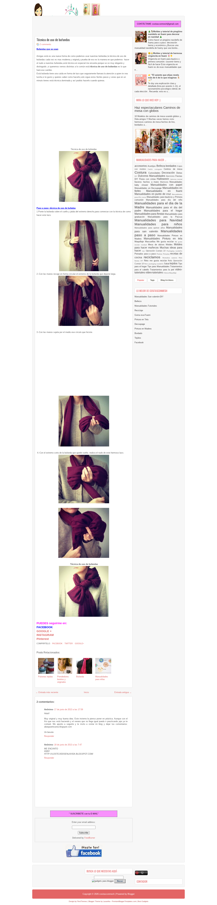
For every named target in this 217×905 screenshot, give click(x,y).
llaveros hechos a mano (147, 182)
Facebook (57, 643)
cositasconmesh (106, 894)
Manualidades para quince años (150, 228)
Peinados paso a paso (146, 254)
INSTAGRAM (45, 635)
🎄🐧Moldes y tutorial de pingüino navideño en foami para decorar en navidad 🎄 (165, 34)
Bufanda (80, 676)
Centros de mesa (173, 169)
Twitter (68, 643)
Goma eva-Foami (142, 315)
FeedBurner (89, 838)
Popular (140, 280)
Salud (167, 263)
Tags (152, 280)
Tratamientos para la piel (162, 269)
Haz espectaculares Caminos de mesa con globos (157, 109)
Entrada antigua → (123, 692)
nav (144, 251)
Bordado (138, 333)
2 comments (45, 44)
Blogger (131, 894)
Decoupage (140, 324)
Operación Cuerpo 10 (156, 251)
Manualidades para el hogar (163, 210)
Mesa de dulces (157, 244)
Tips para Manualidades (158, 266)
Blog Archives (167, 280)
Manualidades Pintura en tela (163, 238)
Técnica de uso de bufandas (53, 39)
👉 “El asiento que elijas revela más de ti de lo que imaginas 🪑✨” (164, 78)
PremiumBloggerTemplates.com (124, 901)
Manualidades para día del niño (164, 200)
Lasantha (106, 901)
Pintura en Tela (141, 319)
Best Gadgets (143, 901)
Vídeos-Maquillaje (169, 273)
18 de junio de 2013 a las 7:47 (68, 744)
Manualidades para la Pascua (165, 217)
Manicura (165, 182)
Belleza (161, 166)
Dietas (179, 173)
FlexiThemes (82, 901)
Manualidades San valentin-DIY (149, 296)
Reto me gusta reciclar (156, 260)
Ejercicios (170, 176)
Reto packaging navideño (154, 264)
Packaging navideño (174, 251)
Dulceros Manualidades (152, 176)
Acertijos (152, 166)
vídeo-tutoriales (154, 272)
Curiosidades (155, 173)
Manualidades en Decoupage (149, 188)
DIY (136, 176)
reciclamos (153, 257)
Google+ (79, 643)
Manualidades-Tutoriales (146, 306)
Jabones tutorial (176, 179)
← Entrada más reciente (47, 692)
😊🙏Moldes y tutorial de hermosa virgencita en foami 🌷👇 (165, 54)
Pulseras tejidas (45, 676)
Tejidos (138, 338)
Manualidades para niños (158, 224)
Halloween (163, 179)
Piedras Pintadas (163, 254)
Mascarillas (151, 241)
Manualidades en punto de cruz (153, 194)
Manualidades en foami (164, 191)
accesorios (141, 166)
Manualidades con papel (166, 184)
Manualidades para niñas (101, 677)
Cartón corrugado (156, 169)
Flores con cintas (148, 179)
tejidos (174, 263)
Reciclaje (139, 310)
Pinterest (43, 639)
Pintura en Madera (143, 328)
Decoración (169, 172)
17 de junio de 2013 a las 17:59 (68, 709)
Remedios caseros (171, 258)
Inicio (86, 692)
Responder (49, 736)
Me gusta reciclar (166, 241)
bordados (171, 166)
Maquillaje (140, 241)
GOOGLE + (44, 631)
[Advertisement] (60, 26)
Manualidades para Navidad (158, 220)
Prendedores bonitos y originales (63, 679)
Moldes (170, 244)
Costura (141, 172)
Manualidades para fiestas (150, 213)
